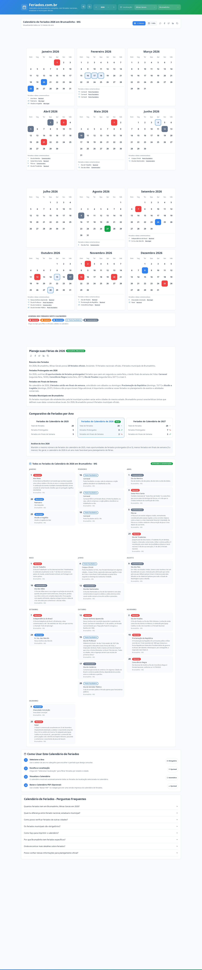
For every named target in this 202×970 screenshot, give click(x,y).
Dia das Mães (85, 168)
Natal (133, 302)
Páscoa (33, 164)
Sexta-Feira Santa (36, 161)
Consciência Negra (87, 305)
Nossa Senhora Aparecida (39, 300)
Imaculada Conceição (139, 300)
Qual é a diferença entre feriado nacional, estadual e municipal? (52, 813)
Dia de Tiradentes (36, 166)
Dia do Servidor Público (38, 308)
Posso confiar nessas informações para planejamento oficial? (51, 853)
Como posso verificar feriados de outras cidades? (46, 819)
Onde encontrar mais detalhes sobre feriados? (44, 846)
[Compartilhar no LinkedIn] (173, 23)
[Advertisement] (102, 39)
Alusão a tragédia (36, 104)
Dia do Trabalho (86, 165)
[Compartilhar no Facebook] (164, 23)
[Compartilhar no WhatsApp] (160, 23)
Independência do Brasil (139, 238)
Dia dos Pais (85, 245)
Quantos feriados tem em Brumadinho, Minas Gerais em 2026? (52, 806)
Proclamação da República (89, 302)
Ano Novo (34, 98)
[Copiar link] (177, 23)
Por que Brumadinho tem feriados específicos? (44, 839)
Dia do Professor (36, 302)
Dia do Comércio (36, 305)
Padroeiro (34, 101)
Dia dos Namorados (138, 161)
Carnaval (84, 92)
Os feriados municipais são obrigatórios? (42, 826)
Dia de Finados (86, 300)
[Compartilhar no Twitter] (169, 23)
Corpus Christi (136, 158)
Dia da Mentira (35, 158)
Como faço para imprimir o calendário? (41, 833)
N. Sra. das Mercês (138, 241)
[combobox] (105, 7)
